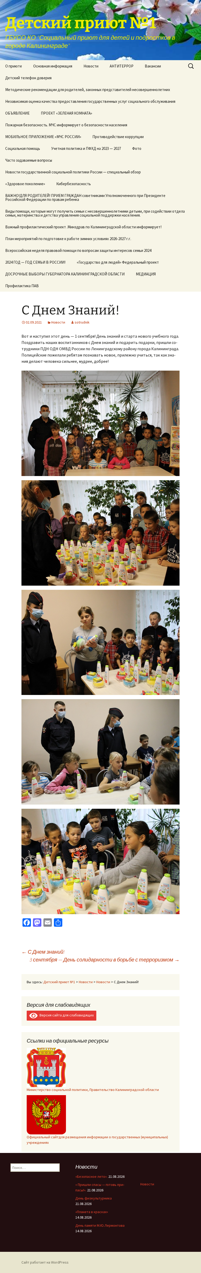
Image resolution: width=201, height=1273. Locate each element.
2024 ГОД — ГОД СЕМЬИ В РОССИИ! (35, 262)
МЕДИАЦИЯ (146, 273)
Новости (90, 66)
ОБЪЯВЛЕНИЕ (17, 113)
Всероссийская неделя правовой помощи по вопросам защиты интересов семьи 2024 (78, 250)
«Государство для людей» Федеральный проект (118, 262)
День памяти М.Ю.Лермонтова (100, 1225)
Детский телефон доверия (28, 77)
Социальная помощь (22, 148)
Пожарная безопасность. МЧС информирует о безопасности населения (66, 124)
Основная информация (52, 66)
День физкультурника (93, 1198)
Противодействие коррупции (118, 136)
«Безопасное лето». (91, 1176)
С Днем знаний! (43, 951)
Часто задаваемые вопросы (28, 160)
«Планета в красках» (91, 1211)
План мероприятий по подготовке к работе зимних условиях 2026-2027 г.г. (68, 238)
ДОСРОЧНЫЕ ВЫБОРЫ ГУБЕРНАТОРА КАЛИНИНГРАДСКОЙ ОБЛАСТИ (65, 273)
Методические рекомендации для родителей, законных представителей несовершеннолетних (87, 89)
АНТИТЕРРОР (121, 66)
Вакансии (153, 66)
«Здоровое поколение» (25, 183)
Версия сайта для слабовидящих (66, 1015)
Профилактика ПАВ (22, 285)
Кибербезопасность (73, 183)
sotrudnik (82, 322)
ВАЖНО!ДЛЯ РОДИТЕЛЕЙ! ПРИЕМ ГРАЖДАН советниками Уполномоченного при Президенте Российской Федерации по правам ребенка (85, 197)
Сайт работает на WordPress (45, 1262)
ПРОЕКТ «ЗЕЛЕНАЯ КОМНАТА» (66, 113)
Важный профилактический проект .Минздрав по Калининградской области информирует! (83, 226)
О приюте (13, 66)
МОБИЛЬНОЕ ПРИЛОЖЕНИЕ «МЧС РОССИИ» (43, 136)
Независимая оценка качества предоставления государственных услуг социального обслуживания (90, 101)
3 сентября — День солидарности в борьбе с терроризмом (105, 959)
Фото (136, 148)
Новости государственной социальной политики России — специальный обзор (73, 171)
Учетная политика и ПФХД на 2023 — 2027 (86, 148)
